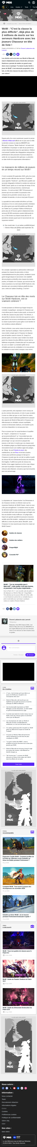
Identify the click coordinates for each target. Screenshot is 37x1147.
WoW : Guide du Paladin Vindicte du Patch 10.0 (17, 980)
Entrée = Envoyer (19, 655)
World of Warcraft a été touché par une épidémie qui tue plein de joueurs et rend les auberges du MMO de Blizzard (19, 701)
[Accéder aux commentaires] (17, 54)
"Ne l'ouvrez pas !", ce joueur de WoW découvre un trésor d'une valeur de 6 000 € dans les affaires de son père (18, 757)
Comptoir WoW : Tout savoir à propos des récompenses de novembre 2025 (17, 887)
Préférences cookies (9, 1114)
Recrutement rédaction (10, 1102)
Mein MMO (6, 1132)
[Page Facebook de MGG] (3, 1088)
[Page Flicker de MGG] (22, 1088)
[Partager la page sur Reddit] (14, 54)
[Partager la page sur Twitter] (11, 54)
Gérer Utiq (5, 1121)
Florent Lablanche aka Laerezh (19, 619)
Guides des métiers (15, 540)
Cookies (5, 1111)
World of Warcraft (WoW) (25, 23)
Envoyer (31, 655)
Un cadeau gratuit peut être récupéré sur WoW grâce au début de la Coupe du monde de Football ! (19, 729)
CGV (3, 1124)
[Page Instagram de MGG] (25, 1088)
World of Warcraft (9, 140)
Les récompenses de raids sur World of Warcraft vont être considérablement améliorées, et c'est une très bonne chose (18, 722)
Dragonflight (13, 547)
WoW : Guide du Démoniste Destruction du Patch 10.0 (17, 1008)
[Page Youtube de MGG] (14, 1088)
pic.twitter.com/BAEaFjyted (25, 225)
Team (4, 1099)
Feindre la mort (19, 450)
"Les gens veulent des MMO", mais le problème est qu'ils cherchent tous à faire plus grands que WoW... (19, 743)
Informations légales (9, 1105)
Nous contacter (7, 1096)
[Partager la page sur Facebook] (7, 54)
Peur (16, 452)
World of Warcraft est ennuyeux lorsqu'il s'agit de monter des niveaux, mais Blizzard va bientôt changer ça (19, 750)
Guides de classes (15, 533)
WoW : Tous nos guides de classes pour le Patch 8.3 (17, 952)
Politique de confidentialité (11, 1118)
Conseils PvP (13, 554)
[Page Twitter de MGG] (10, 1088)
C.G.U (4, 1108)
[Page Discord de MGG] (7, 1088)
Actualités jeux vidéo (12, 23)
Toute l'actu (18, 764)
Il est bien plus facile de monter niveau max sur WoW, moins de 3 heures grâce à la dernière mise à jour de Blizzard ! (19, 715)
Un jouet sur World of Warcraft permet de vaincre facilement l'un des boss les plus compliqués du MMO (18, 736)
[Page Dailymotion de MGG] (18, 1088)
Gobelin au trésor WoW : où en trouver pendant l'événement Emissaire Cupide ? (17, 915)
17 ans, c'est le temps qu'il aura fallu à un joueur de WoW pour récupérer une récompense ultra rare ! (18, 694)
